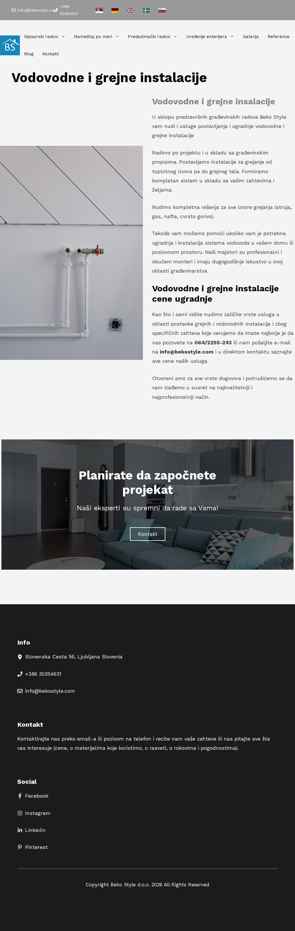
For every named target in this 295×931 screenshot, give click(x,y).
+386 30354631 (43, 674)
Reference (279, 36)
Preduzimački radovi (149, 36)
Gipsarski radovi (41, 36)
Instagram (37, 813)
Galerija (251, 36)
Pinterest (36, 847)
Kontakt (50, 53)
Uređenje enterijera (206, 36)
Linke (31, 830)
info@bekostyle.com (38, 10)
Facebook (36, 796)
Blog (29, 53)
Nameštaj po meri (93, 36)
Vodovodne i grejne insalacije (213, 101)
